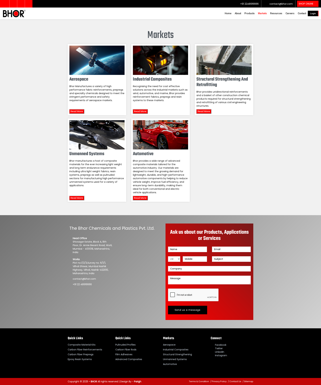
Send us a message (187, 310)
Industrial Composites (175, 349)
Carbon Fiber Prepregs (80, 354)
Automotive (170, 364)
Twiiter (219, 348)
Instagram (221, 355)
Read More (77, 111)
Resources (276, 13)
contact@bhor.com (281, 4)
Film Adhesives (123, 354)
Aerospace (169, 344)
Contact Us (235, 381)
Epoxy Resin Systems (80, 359)
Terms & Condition (199, 381)
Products (249, 13)
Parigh (137, 381)
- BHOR (92, 381)
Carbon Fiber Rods (125, 349)
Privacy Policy (219, 381)
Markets (262, 13)
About (238, 13)
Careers (290, 13)
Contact (302, 13)
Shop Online (306, 3)
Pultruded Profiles (125, 344)
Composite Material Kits (81, 344)
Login (313, 13)
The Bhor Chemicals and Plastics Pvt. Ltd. (111, 228)
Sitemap (248, 381)
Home (228, 13)
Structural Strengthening (177, 354)
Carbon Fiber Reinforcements (85, 349)
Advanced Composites (128, 359)
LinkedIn (219, 352)
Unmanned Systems (175, 359)
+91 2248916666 (249, 4)
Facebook (220, 345)
